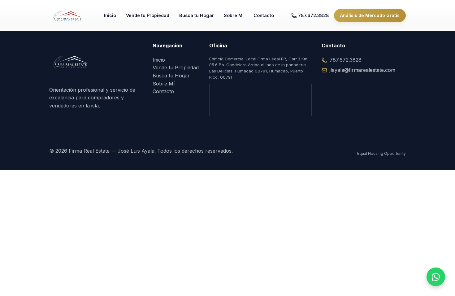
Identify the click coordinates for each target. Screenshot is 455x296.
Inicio (110, 15)
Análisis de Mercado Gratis (370, 15)
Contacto (264, 15)
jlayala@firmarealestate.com (362, 70)
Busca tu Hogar (196, 15)
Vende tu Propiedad (147, 15)
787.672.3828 (313, 15)
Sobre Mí (234, 15)
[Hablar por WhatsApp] (436, 277)
